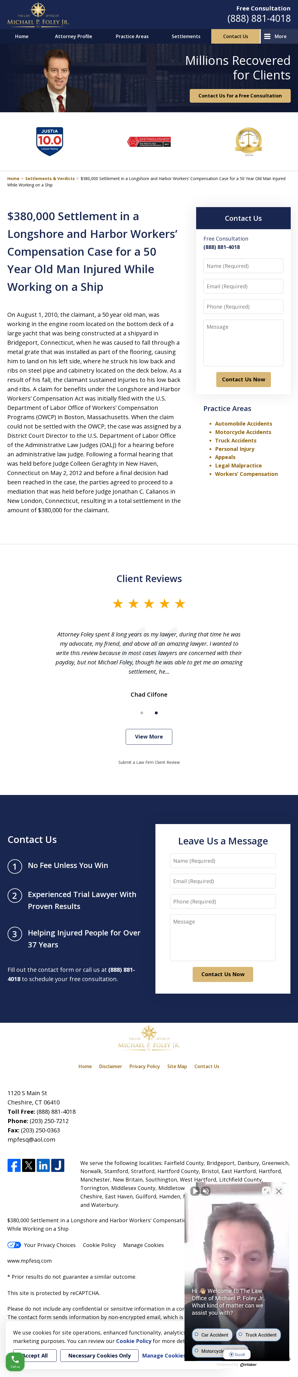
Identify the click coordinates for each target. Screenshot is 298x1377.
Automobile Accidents (243, 423)
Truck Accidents (235, 440)
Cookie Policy (99, 1244)
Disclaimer (110, 1066)
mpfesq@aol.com (31, 1139)
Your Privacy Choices (50, 1244)
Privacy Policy (145, 1066)
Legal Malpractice (238, 465)
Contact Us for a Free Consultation (240, 95)
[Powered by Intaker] (248, 1365)
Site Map (177, 1066)
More (281, 36)
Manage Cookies (143, 1244)
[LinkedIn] (43, 1166)
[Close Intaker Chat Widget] (278, 1191)
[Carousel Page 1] (141, 713)
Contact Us (235, 36)
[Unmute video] (195, 1191)
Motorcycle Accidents (243, 431)
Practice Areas (132, 36)
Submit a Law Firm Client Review (149, 762)
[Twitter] (28, 1166)
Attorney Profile (73, 36)
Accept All (35, 1355)
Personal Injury (234, 448)
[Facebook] (14, 1166)
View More (149, 736)
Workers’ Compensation (246, 473)
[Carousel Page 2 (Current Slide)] (156, 713)
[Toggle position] (266, 1191)
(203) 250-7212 (49, 1121)
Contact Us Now (243, 379)
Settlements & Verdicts (50, 178)
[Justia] (57, 1166)
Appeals (225, 456)
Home (22, 36)
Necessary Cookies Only (99, 1355)
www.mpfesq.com (29, 1260)
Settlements (186, 36)
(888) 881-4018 (259, 18)
